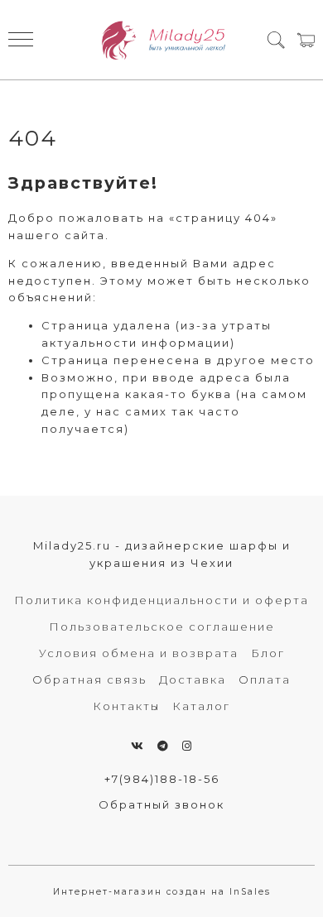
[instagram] (187, 745)
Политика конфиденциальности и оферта (161, 600)
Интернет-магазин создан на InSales (162, 891)
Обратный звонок (161, 804)
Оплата (265, 679)
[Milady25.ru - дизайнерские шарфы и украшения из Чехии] (161, 39)
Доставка (192, 679)
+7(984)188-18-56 (161, 778)
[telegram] (163, 745)
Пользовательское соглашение (162, 626)
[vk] (138, 745)
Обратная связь (89, 679)
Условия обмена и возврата (139, 653)
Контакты (126, 706)
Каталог (201, 706)
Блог (268, 653)
